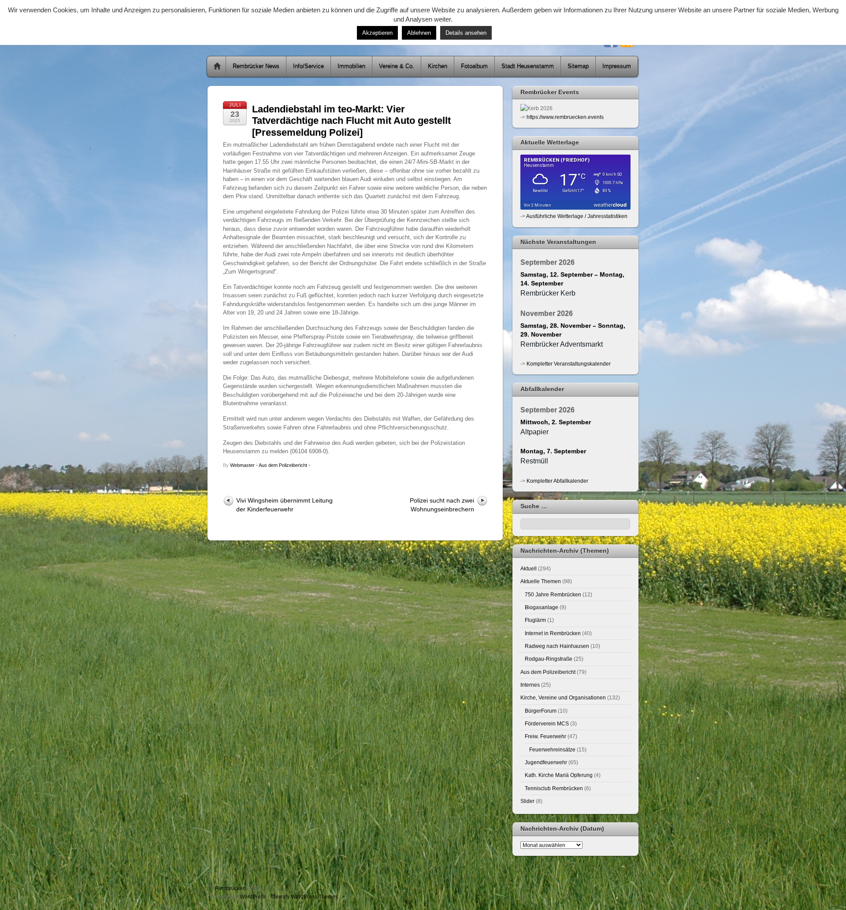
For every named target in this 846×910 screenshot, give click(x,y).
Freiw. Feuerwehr (545, 736)
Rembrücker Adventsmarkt (561, 344)
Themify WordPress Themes (304, 896)
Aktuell (528, 568)
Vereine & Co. (396, 66)
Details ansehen (465, 33)
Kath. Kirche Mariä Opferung (559, 775)
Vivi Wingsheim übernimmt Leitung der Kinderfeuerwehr (284, 504)
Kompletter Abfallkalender (557, 481)
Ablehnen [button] (419, 33)
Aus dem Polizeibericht (283, 465)
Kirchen (437, 66)
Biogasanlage (541, 607)
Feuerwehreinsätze (552, 749)
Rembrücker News (256, 66)
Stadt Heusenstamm (527, 66)
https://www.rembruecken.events (565, 117)
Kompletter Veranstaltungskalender (569, 363)
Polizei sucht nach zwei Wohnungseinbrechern (442, 504)
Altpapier (534, 432)
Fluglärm (535, 620)
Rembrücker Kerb (547, 293)
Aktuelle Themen (540, 581)
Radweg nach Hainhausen (557, 646)
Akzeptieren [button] (377, 33)
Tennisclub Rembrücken (554, 788)
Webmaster (242, 465)
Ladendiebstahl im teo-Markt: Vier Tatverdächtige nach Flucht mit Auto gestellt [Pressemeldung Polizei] (351, 121)
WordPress (253, 896)
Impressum (616, 66)
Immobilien (351, 66)
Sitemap (578, 66)
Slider (527, 801)
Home (217, 66)
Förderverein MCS (547, 723)
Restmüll (534, 461)
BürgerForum (541, 711)
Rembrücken (230, 888)
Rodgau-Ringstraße (548, 659)
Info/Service (308, 66)
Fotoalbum (474, 66)
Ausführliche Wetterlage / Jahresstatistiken (576, 216)
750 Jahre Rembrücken (553, 594)
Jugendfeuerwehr (546, 762)
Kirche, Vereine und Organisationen (563, 697)
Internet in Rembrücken (553, 633)
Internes (530, 685)
